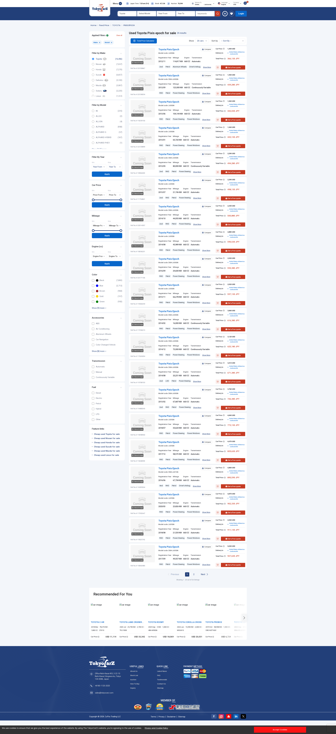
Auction (133, 680)
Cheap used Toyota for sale (107, 434)
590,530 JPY (233, 242)
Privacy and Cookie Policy (156, 728)
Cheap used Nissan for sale (107, 438)
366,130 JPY (233, 58)
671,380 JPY (233, 373)
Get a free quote (234, 68)
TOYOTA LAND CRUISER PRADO (130, 622)
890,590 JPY (233, 477)
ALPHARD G (101, 132)
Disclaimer (171, 717)
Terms (153, 717)
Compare (207, 49)
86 (97, 111)
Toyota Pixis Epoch (168, 49)
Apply (107, 174)
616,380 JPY (233, 320)
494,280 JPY (233, 163)
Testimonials (162, 680)
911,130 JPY (233, 530)
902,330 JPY (233, 504)
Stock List (134, 675)
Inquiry (132, 688)
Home (93, 25)
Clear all (119, 35)
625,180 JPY (233, 346)
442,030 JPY (233, 111)
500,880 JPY (233, 216)
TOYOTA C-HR (97, 622)
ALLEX (98, 116)
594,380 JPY (233, 268)
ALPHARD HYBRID (103, 137)
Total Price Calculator (145, 41)
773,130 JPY (233, 425)
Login (241, 13)
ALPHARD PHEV (103, 143)
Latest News (162, 671)
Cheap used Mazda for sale (107, 451)
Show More (207, 67)
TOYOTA (116, 25)
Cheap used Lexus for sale (106, 455)
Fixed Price (104, 25)
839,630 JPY (233, 451)
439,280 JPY (233, 85)
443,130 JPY (233, 137)
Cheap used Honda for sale (107, 442)
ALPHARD (100, 127)
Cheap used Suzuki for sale (107, 447)
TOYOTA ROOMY (156, 622)
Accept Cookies (280, 729)
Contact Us (161, 684)
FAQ (158, 675)
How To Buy (134, 684)
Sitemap (160, 688)
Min (93, 163)
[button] (245, 618)
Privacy (162, 717)
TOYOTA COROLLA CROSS (189, 622)
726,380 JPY (233, 399)
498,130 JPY (233, 189)
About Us (133, 671)
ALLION (99, 121)
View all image (138, 62)
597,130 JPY (233, 294)
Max (109, 163)
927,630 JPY (233, 556)
